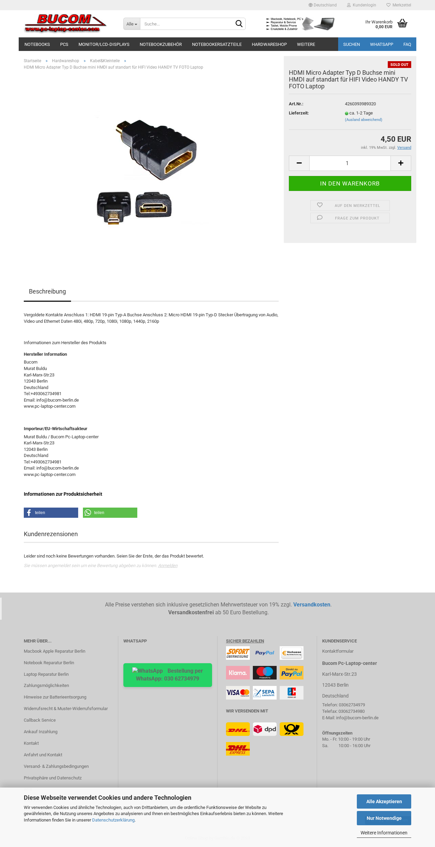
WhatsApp (381, 44)
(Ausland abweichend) (363, 120)
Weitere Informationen (384, 832)
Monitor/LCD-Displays (104, 44)
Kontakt (31, 743)
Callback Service (40, 720)
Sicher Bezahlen (245, 640)
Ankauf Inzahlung (40, 731)
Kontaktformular (337, 651)
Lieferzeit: (299, 113)
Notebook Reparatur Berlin (49, 662)
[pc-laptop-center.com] (68, 23)
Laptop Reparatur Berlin (46, 674)
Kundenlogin (363, 5)
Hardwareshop (269, 44)
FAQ (407, 44)
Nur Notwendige (384, 818)
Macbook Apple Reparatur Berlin (54, 651)
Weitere (306, 44)
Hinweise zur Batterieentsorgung (55, 697)
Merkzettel (400, 5)
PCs (64, 44)
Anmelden (167, 565)
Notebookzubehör (161, 44)
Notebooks (37, 44)
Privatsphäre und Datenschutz (53, 777)
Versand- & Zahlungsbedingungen (56, 766)
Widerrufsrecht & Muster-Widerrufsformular (66, 708)
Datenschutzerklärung (113, 820)
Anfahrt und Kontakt (43, 754)
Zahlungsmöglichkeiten (46, 685)
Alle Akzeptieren (384, 801)
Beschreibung (47, 291)
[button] (51, 513)
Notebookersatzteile (217, 44)
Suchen (351, 44)
